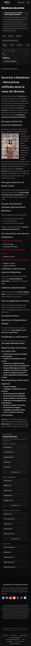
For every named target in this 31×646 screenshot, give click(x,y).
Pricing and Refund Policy (12, 639)
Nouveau (19, 45)
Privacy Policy (23, 635)
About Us (6, 635)
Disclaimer (9, 641)
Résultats (18, 36)
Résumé (11, 36)
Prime (12, 45)
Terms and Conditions (15, 637)
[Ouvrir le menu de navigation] (28, 2)
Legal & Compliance (15, 643)
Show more (14, 472)
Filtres (4, 36)
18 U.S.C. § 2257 (19, 641)
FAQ (23, 639)
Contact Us (14, 635)
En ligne (5, 45)
